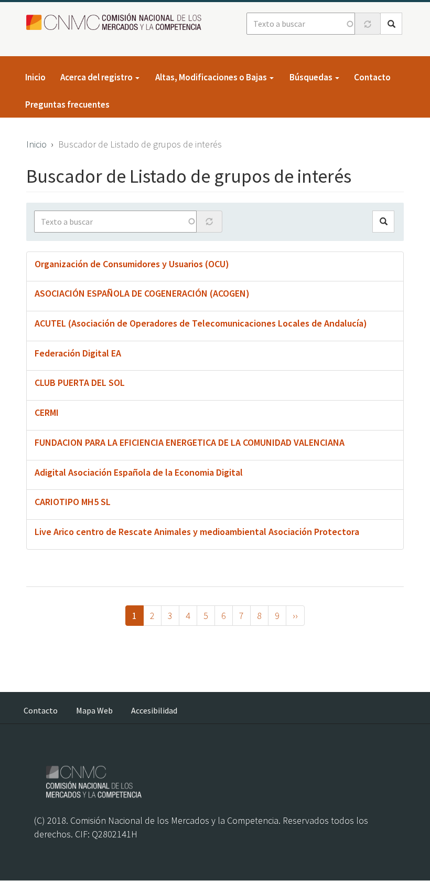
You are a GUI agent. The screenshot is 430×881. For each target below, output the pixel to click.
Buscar (391, 24)
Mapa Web (94, 710)
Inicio (35, 77)
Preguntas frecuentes (67, 104)
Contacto (372, 77)
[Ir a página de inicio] (116, 22)
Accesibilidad (154, 710)
